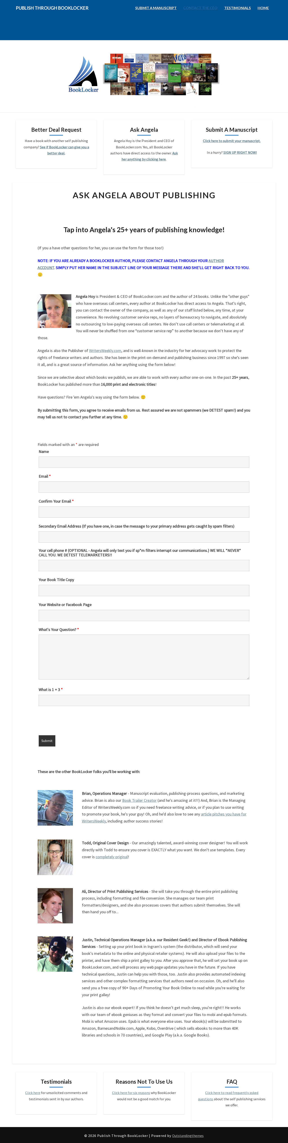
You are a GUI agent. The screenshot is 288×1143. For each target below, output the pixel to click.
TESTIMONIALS (237, 8)
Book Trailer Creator (139, 800)
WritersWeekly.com (105, 350)
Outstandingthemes (188, 1135)
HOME (263, 8)
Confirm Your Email (56, 501)
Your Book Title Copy (56, 579)
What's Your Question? (59, 629)
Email (45, 476)
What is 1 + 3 (51, 689)
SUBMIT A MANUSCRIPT (156, 8)
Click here (32, 1092)
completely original (112, 856)
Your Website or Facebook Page (65, 604)
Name (44, 451)
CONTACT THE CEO (200, 8)
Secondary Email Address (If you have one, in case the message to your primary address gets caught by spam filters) (136, 526)
